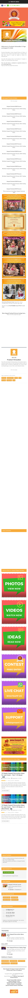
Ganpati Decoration (5, 963)
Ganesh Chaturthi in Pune (14, 981)
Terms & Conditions (17, 970)
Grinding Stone (10, 377)
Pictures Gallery (14, 897)
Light (20, 377)
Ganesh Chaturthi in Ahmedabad (14, 984)
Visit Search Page (9, 872)
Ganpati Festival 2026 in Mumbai (14, 980)
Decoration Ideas (6, 897)
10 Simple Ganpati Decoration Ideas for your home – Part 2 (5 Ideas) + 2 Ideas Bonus (13, 807)
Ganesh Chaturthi (6, 899)
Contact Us (17, 968)
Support (13, 968)
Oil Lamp (3, 380)
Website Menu (14, 1)
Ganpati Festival (15, 899)
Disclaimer (22, 968)
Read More (6, 790)
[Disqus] (14, 550)
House (16, 377)
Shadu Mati (9, 380)
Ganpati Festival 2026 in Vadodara (14, 982)
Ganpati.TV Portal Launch (14, 884)
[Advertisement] (14, 81)
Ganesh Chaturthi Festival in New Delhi (14, 985)
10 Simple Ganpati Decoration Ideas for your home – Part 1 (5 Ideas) (13, 774)
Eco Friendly (12, 305)
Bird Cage (4, 377)
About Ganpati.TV (7, 968)
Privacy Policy (10, 970)
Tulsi (14, 380)
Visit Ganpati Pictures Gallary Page (16, 947)
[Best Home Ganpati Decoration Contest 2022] (14, 737)
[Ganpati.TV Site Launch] (5, 885)
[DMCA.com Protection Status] (14, 990)
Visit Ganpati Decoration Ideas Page (15, 935)
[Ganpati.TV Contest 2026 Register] (14, 21)
